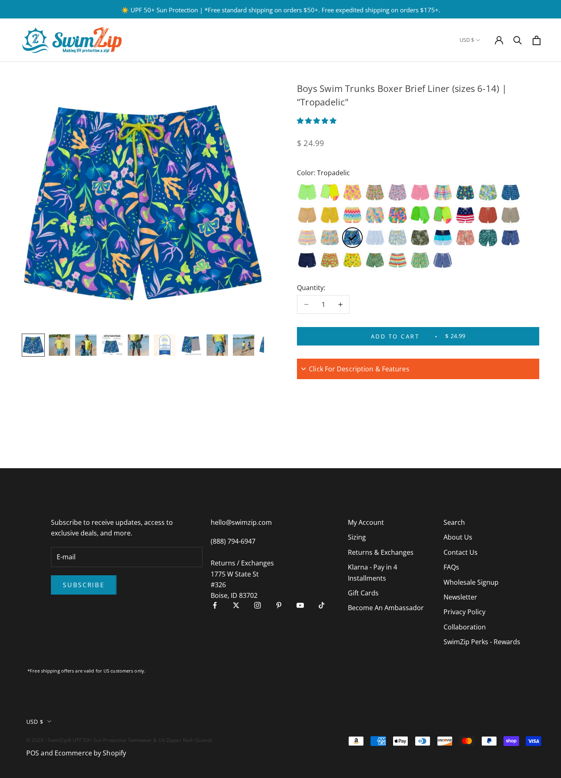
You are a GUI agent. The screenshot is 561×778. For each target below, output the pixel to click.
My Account (366, 522)
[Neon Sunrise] (442, 215)
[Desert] (488, 215)
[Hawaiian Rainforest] (420, 237)
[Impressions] (397, 215)
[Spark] (330, 192)
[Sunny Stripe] (510, 215)
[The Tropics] (375, 260)
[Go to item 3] (85, 345)
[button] (317, 120)
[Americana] (465, 215)
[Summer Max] (465, 192)
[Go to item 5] (138, 345)
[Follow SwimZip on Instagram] (257, 605)
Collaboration (465, 627)
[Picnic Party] (442, 192)
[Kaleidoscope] (307, 215)
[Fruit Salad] (375, 192)
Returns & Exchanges (381, 552)
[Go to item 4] (112, 345)
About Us (458, 537)
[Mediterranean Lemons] (397, 237)
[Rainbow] (397, 260)
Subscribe (83, 585)
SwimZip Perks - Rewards (482, 641)
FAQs (451, 567)
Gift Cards (363, 592)
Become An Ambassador (386, 607)
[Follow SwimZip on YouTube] (300, 605)
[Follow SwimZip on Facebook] (215, 605)
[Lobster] (330, 215)
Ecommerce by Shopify (90, 752)
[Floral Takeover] (352, 192)
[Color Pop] (442, 237)
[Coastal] (510, 192)
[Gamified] (307, 237)
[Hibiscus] (330, 260)
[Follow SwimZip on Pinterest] (279, 605)
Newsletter (460, 597)
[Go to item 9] (243, 345)
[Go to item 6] (164, 345)
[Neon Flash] (420, 215)
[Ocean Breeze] (510, 237)
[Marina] (397, 192)
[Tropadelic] (352, 237)
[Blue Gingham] (375, 237)
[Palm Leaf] (488, 237)
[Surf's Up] (352, 215)
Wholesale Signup (471, 582)
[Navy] (307, 260)
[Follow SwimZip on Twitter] (236, 605)
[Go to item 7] (190, 345)
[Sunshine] (488, 192)
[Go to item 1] (33, 345)
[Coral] (352, 260)
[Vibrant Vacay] (375, 215)
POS (32, 752)
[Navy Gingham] (442, 260)
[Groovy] (330, 237)
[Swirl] (465, 237)
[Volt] (307, 192)
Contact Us (461, 552)
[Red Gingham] (420, 192)
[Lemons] (420, 260)
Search (454, 522)
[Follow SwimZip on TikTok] (321, 605)
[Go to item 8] (217, 345)
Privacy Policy (464, 611)
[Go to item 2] (59, 345)
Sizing (357, 537)
